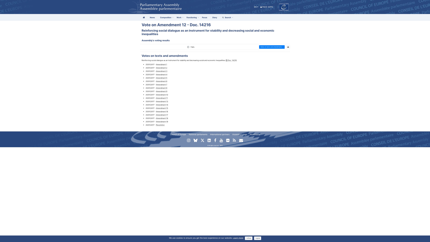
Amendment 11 (162, 98)
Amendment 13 (162, 101)
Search (228, 17)
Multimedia (255, 134)
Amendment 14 (162, 105)
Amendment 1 (161, 64)
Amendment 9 (161, 91)
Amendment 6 (161, 81)
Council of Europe (178, 134)
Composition (165, 17)
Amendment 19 (162, 122)
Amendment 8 (161, 88)
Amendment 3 (161, 71)
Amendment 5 (161, 78)
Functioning (192, 17)
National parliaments (198, 134)
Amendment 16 (162, 111)
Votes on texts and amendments (271, 47)
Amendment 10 (162, 95)
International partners (220, 134)
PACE (221, 145)
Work (179, 17)
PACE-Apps (267, 7)
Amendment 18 (162, 118)
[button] (288, 47)
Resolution (160, 125)
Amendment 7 (161, 85)
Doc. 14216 (232, 60)
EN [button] (255, 7)
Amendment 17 (162, 115)
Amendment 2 (161, 68)
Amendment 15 (162, 108)
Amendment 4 (161, 74)
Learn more (238, 238)
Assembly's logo (239, 134)
